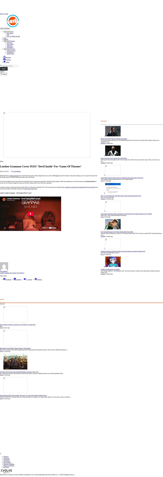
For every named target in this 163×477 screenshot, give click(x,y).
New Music (10, 33)
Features (12, 41)
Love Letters (10, 44)
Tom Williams (17, 171)
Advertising (6, 459)
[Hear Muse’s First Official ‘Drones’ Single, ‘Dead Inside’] (15, 345)
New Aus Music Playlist (13, 36)
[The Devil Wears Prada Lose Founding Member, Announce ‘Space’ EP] (15, 369)
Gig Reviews (10, 52)
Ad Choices (6, 461)
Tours (4, 38)
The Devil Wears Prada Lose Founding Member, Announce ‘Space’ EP (19, 372)
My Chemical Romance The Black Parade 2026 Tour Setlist (117, 232)
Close (2, 71)
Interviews (9, 42)
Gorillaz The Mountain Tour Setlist (110, 269)
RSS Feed (6, 467)
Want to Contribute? (8, 465)
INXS (57, 175)
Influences (9, 46)
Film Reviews (10, 53)
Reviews (12, 49)
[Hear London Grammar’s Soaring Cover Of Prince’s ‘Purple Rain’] (15, 322)
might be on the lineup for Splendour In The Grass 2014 (80, 187)
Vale (8, 35)
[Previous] (1, 304)
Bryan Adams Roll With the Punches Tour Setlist (114, 138)
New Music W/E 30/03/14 (17, 273)
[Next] (3, 304)
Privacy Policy (7, 462)
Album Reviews (11, 50)
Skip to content (4, 14)
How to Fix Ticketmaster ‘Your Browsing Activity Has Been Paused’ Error (121, 196)
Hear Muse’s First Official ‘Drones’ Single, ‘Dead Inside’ (15, 348)
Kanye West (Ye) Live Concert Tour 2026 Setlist (114, 158)
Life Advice (10, 47)
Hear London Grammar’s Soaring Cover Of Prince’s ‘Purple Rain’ (18, 324)
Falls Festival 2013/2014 (30, 188)
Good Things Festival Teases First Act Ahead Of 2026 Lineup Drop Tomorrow (122, 178)
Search (4, 68)
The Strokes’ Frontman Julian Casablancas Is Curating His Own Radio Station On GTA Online (126, 214)
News (12, 31)
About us (5, 456)
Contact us (6, 458)
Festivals (5, 39)
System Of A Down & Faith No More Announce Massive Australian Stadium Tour (123, 251)
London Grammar (14, 175)
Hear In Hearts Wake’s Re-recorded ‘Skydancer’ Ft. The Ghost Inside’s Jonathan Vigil (23, 395)
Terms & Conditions (8, 464)
